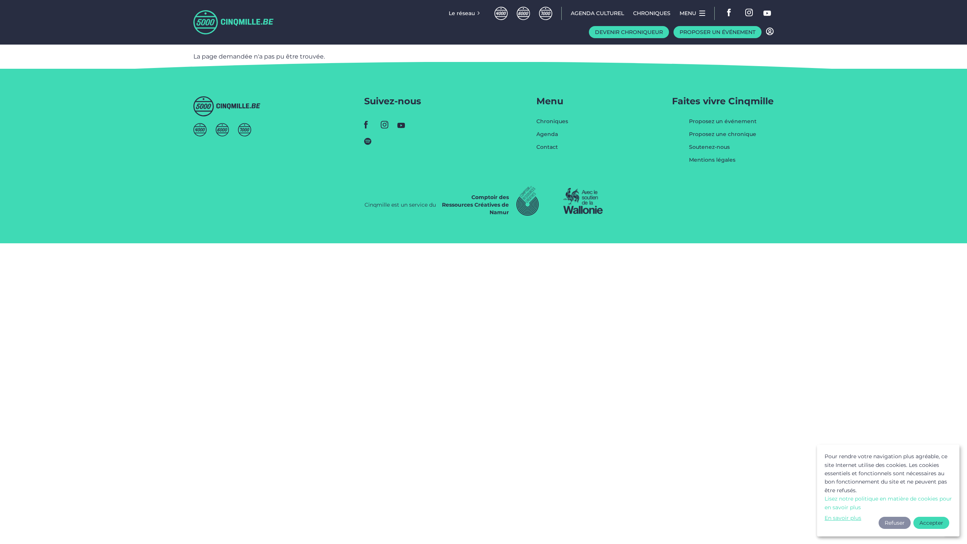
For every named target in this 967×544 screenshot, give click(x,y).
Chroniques (552, 122)
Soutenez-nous (709, 147)
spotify (370, 141)
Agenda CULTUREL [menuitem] (597, 13)
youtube (768, 13)
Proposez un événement (723, 122)
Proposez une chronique (722, 134)
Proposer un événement (717, 32)
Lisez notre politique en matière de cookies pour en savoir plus (888, 502)
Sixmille (523, 13)
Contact (547, 147)
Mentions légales (712, 159)
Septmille (545, 13)
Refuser (895, 522)
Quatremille (501, 13)
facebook (731, 13)
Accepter (931, 522)
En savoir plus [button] (843, 518)
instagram (749, 13)
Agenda (547, 134)
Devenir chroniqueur (629, 32)
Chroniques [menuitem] (651, 13)
